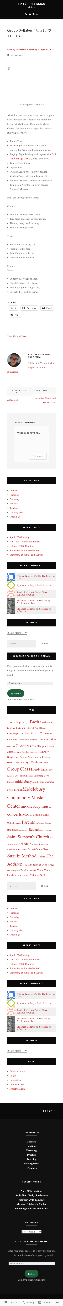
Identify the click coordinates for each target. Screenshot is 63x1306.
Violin (40, 870)
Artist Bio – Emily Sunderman (25, 541)
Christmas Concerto (16, 739)
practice (12, 829)
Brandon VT (28, 728)
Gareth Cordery (14, 762)
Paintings (14, 494)
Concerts (14, 490)
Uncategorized (17, 512)
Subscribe (16, 693)
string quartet (21, 849)
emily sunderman (18, 49)
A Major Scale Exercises (40, 585)
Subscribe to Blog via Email (31, 656)
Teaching (33, 49)
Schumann (43, 844)
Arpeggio (26, 723)
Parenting (14, 499)
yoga (42, 875)
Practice (14, 503)
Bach (34, 722)
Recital (34, 829)
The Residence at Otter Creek (38, 864)
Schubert (35, 844)
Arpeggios (17, 395)
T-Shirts (41, 856)
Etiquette (36, 757)
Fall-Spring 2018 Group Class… (33, 601)
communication (47, 739)
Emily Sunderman (31, 4)
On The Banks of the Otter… (36, 577)
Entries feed (15, 1079)
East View (17, 752)
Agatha (20, 585)
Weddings (15, 516)
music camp (42, 814)
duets (10, 752)
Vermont (33, 870)
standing (11, 849)
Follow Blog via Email (31, 1241)
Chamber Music (28, 733)
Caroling (12, 733)
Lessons (29, 775)
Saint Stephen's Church (28, 837)
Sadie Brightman (45, 830)
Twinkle (24, 870)
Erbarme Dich (26, 757)
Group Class (19, 336)
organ (18, 822)
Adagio (18, 722)
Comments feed (17, 1084)
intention (47, 769)
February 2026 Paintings (22, 545)
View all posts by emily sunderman (31, 367)
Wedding (26, 875)
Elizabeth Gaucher (26, 600)
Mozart (28, 814)
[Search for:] (22, 643)
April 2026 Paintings (20, 537)
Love (46, 775)
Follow (31, 1273)
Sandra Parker (24, 592)
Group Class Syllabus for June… (32, 593)
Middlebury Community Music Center (26, 797)
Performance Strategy (43, 823)
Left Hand (20, 775)
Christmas (46, 733)
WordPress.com (17, 1088)
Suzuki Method (22, 855)
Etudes (46, 757)
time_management (13, 870)
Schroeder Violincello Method (25, 550)
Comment (38, 456)
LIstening (38, 775)
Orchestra (11, 822)
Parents (28, 822)
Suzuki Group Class (38, 849)
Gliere (45, 762)
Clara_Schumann (31, 739)
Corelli (36, 746)
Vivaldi (18, 874)
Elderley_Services (29, 751)
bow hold (11, 728)
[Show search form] (26, 13)
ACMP (10, 722)
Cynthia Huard (47, 746)
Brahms (19, 728)
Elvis (40, 752)
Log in (13, 1075)
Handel (36, 769)
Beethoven (46, 722)
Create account (17, 1071)
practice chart (23, 830)
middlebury (23, 781)
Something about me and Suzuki (26, 554)
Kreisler (10, 775)
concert (11, 746)
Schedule (25, 843)
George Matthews (31, 762)
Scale (16, 844)
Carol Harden (41, 728)
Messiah (11, 781)
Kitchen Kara (23, 575)
